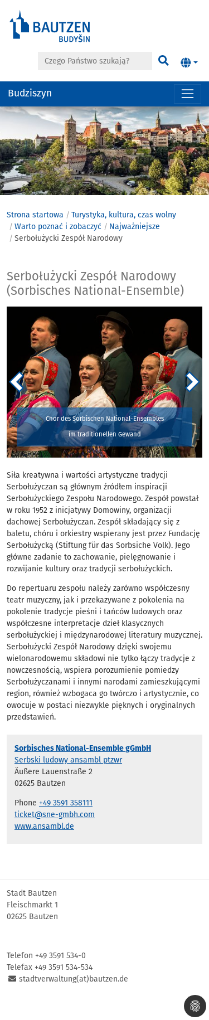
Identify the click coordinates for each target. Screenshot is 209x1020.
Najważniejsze (134, 226)
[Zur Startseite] (50, 25)
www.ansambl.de (44, 826)
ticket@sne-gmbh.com (54, 814)
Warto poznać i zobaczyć (57, 226)
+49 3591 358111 (66, 803)
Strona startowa (35, 215)
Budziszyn (30, 93)
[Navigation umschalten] (187, 94)
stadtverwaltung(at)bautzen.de (73, 979)
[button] (189, 63)
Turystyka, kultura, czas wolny (123, 215)
